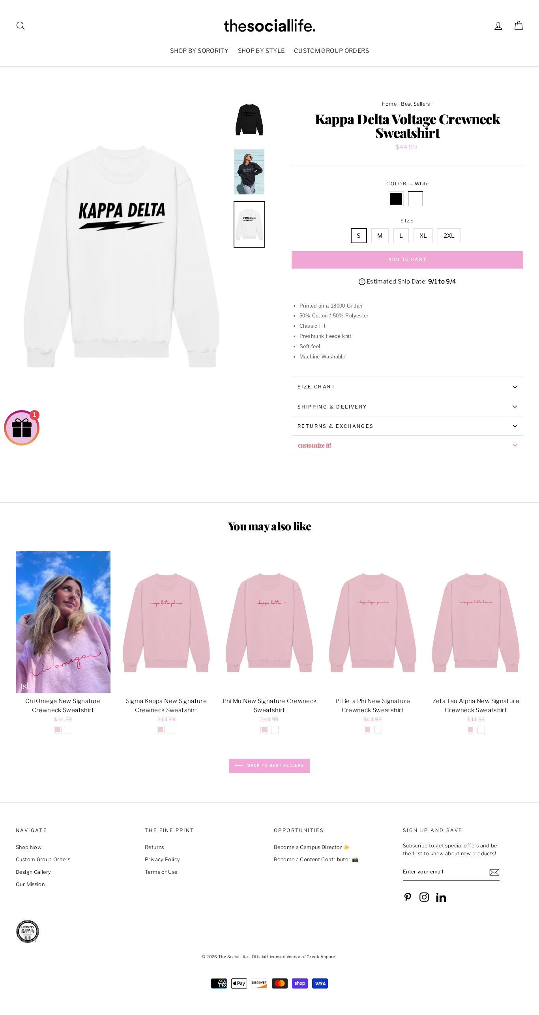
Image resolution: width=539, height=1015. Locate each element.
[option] (122, 255)
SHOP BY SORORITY (199, 50)
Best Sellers (415, 104)
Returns (154, 847)
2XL (449, 235)
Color (407, 184)
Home (389, 104)
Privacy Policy (162, 859)
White (415, 198)
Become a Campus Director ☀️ (312, 847)
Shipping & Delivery (332, 407)
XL (423, 235)
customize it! (314, 445)
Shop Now (28, 847)
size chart (316, 387)
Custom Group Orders (43, 859)
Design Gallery (33, 872)
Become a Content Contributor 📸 (316, 859)
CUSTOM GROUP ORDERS (331, 50)
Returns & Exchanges (336, 426)
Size (407, 221)
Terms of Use (161, 872)
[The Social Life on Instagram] (424, 897)
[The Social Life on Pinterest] (407, 897)
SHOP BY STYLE (261, 50)
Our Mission (30, 884)
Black (396, 198)
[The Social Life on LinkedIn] (441, 897)
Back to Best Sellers (275, 765)
